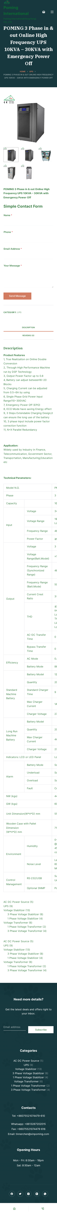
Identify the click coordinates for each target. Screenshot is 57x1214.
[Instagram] (28, 1194)
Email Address (13, 248)
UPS (19, 312)
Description (28, 327)
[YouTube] (37, 1194)
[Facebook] (12, 1194)
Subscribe (41, 1029)
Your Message (13, 265)
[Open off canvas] (52, 12)
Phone (8, 232)
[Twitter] (20, 1194)
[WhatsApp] (45, 1194)
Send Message (17, 295)
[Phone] (42, 1208)
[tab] (28, 327)
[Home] (14, 1208)
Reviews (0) (28, 335)
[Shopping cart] (43, 12)
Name (8, 215)
